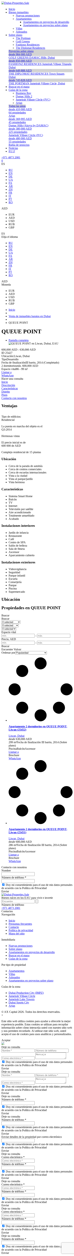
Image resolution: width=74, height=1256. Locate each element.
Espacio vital (8, 632)
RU (11, 170)
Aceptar (5, 1040)
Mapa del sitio (17, 933)
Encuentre (7, 649)
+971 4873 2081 (10, 157)
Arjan (12, 1005)
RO (11, 202)
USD (12, 221)
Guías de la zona (18, 958)
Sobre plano (15, 948)
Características (9, 388)
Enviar (5, 891)
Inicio (4, 381)
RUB (12, 224)
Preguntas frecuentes (20, 923)
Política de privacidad (21, 930)
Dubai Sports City (19, 1002)
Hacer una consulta (12, 378)
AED (12, 217)
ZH (11, 189)
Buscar (5, 615)
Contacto (14, 927)
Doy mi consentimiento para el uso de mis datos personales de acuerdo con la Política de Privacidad (36, 886)
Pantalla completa (19, 340)
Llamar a (6, 372)
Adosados (14, 977)
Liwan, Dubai (16, 735)
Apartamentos (16, 970)
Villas (12, 974)
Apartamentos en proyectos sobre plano (31, 980)
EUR (12, 214)
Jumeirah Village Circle (22, 996)
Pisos (4, 394)
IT (10, 195)
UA (11, 179)
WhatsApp (7, 375)
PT (10, 199)
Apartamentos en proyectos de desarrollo (32, 952)
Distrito (5, 391)
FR (10, 192)
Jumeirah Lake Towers (21, 999)
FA (10, 182)
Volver (17, 649)
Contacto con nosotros (14, 398)
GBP (11, 227)
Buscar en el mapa (19, 955)
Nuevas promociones (21, 945)
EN (11, 173)
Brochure (14, 755)
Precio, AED (8, 639)
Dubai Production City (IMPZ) (26, 992)
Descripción (8, 385)
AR (11, 186)
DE (11, 176)
